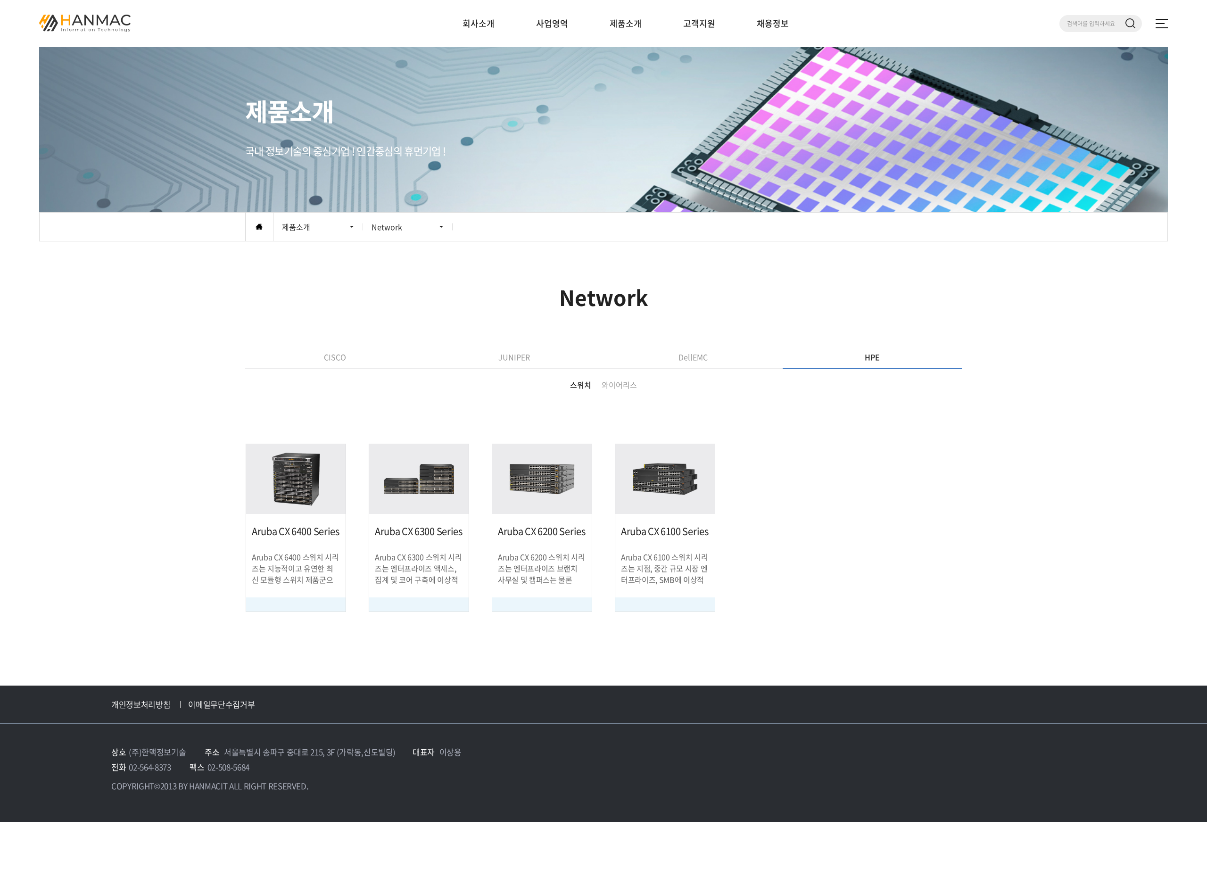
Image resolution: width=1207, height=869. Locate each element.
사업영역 (552, 23)
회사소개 (479, 23)
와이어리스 (619, 384)
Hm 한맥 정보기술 (85, 23)
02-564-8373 (150, 767)
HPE (872, 357)
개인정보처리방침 (140, 704)
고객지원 (699, 23)
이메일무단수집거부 (221, 704)
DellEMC (693, 357)
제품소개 (626, 23)
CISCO (335, 357)
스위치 (580, 384)
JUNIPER (514, 357)
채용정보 (773, 23)
